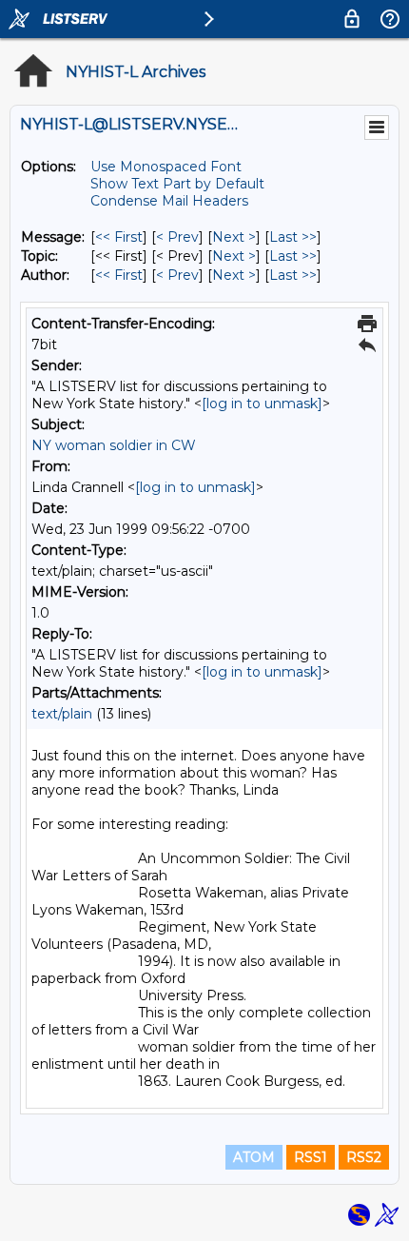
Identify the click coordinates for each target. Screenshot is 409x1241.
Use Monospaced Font (166, 166)
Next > (234, 237)
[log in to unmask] (262, 403)
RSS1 (310, 1157)
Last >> (293, 237)
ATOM (254, 1157)
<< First (119, 237)
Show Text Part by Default (177, 183)
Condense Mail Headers (169, 200)
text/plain (61, 713)
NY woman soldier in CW (113, 445)
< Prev (177, 237)
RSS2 (363, 1157)
